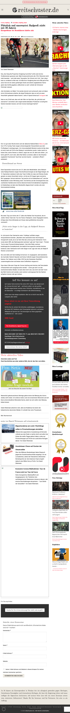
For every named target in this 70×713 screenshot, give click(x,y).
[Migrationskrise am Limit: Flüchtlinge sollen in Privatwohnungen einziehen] (25, 433)
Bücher (29, 707)
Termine (24, 707)
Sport (25, 22)
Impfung (7, 22)
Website (5, 661)
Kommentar (7, 630)
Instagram (42, 95)
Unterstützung (17, 707)
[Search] (68, 9)
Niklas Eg (42, 144)
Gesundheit (15, 22)
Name (5, 645)
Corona (3, 22)
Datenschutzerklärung (35, 708)
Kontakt (34, 707)
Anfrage (27, 342)
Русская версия (57, 707)
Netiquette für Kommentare (44, 707)
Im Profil (10, 707)
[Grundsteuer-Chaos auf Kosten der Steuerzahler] (25, 454)
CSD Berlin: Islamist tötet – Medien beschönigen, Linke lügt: (60, 30)
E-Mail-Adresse (8, 653)
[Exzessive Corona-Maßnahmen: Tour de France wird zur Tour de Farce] (25, 531)
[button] (2, 10)
